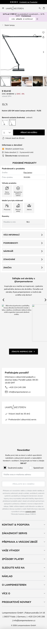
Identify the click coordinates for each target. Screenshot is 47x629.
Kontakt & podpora (16, 524)
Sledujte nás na (13, 567)
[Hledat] (40, 8)
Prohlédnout (26, 16)
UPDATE (22, 19)
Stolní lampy (10, 25)
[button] (5, 81)
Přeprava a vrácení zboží (19, 541)
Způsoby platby (13, 559)
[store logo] (16, 8)
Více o (6, 593)
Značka (7, 267)
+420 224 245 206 (17, 387)
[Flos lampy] (15, 104)
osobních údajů (30, 511)
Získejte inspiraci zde (22, 351)
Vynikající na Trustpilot (28, 2)
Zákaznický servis (14, 533)
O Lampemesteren (14, 584)
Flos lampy (28, 172)
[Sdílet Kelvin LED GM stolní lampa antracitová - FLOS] (43, 37)
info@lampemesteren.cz (20, 392)
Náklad (7, 576)
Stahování (9, 259)
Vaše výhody (11, 550)
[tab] (23, 524)
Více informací (11, 234)
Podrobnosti (10, 243)
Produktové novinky (16, 602)
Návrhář (8, 251)
